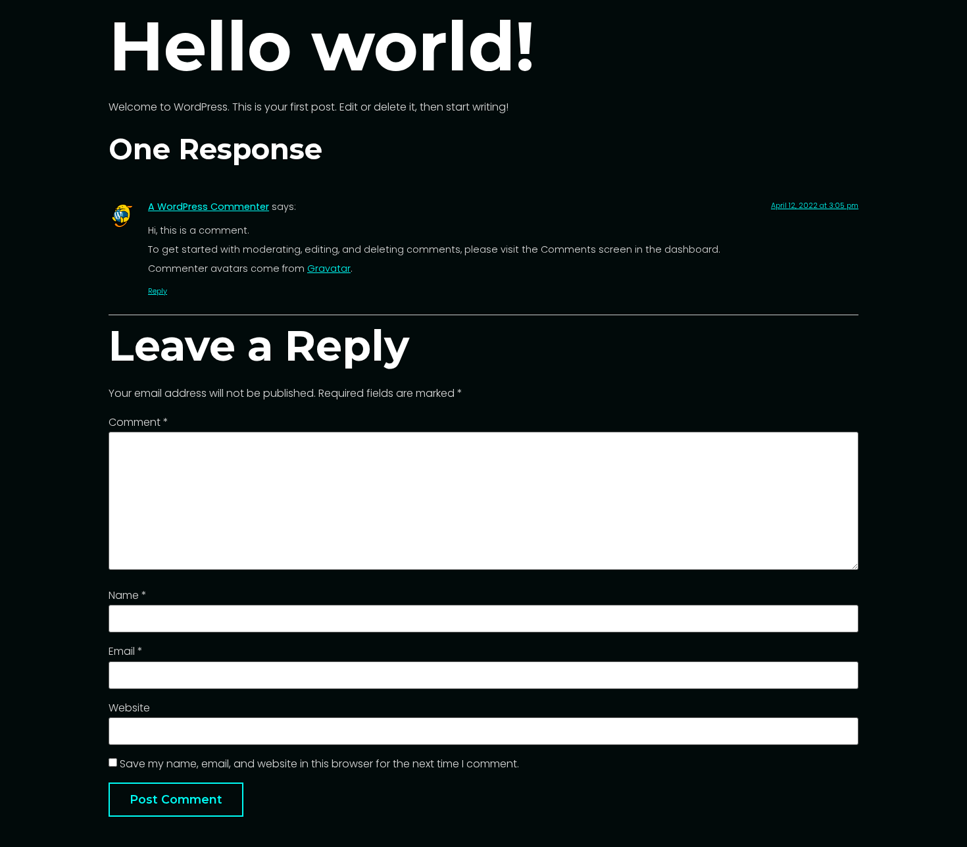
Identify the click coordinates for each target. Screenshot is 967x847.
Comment (138, 422)
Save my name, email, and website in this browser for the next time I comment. (319, 764)
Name (128, 595)
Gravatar (329, 268)
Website (129, 708)
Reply (157, 291)
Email (126, 651)
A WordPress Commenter (208, 206)
